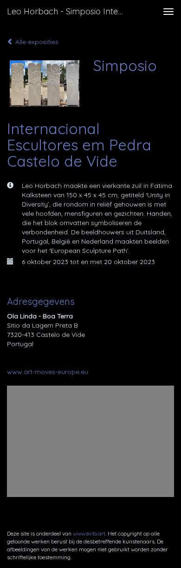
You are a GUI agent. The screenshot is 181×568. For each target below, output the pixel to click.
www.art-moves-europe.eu (47, 372)
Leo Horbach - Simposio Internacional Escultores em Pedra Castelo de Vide (69, 11)
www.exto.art (89, 533)
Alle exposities (35, 42)
